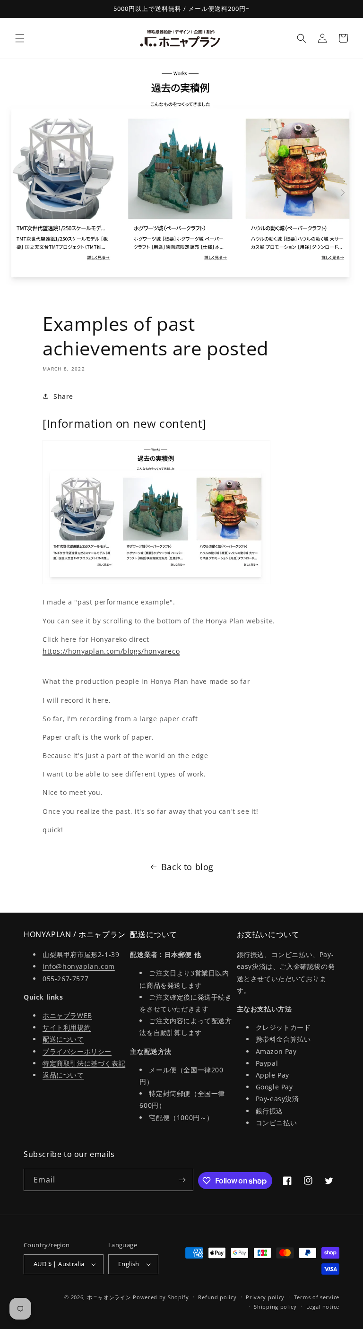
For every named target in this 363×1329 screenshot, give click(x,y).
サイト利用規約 (67, 1027)
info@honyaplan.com (79, 966)
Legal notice (322, 1306)
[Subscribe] (182, 1180)
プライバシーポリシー (77, 1051)
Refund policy (217, 1297)
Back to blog (187, 866)
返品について (63, 1074)
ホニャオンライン (109, 1297)
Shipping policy (275, 1306)
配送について (63, 1039)
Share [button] (63, 396)
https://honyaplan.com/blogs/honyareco (111, 651)
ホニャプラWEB (67, 1015)
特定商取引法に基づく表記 (84, 1063)
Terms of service (316, 1297)
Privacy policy (265, 1297)
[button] (19, 38)
